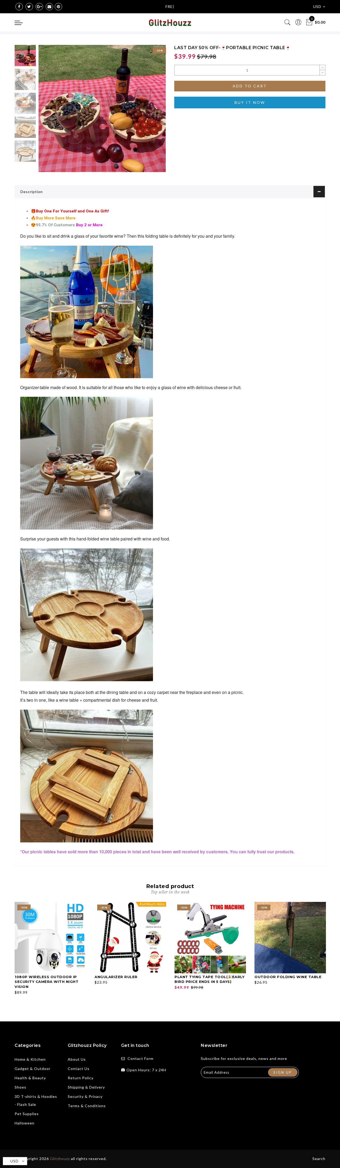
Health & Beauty (30, 1078)
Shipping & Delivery (86, 1087)
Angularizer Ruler (116, 977)
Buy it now (250, 102)
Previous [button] (48, 111)
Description (31, 191)
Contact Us (79, 1068)
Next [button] (149, 111)
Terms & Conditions (87, 1105)
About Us (77, 1059)
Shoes (20, 1087)
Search (318, 1158)
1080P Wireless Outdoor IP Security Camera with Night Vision (46, 982)
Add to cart (250, 86)
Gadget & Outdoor (32, 1068)
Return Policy (81, 1078)
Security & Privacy (85, 1096)
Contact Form (141, 1058)
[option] (102, 108)
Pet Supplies (27, 1113)
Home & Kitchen (30, 1059)
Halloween (25, 1123)
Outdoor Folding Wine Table (287, 977)
